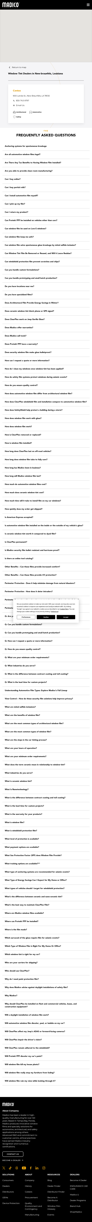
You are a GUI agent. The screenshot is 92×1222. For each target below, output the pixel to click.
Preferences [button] (54, 611)
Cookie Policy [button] (64, 609)
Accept (65, 617)
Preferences (26, 617)
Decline (46, 617)
